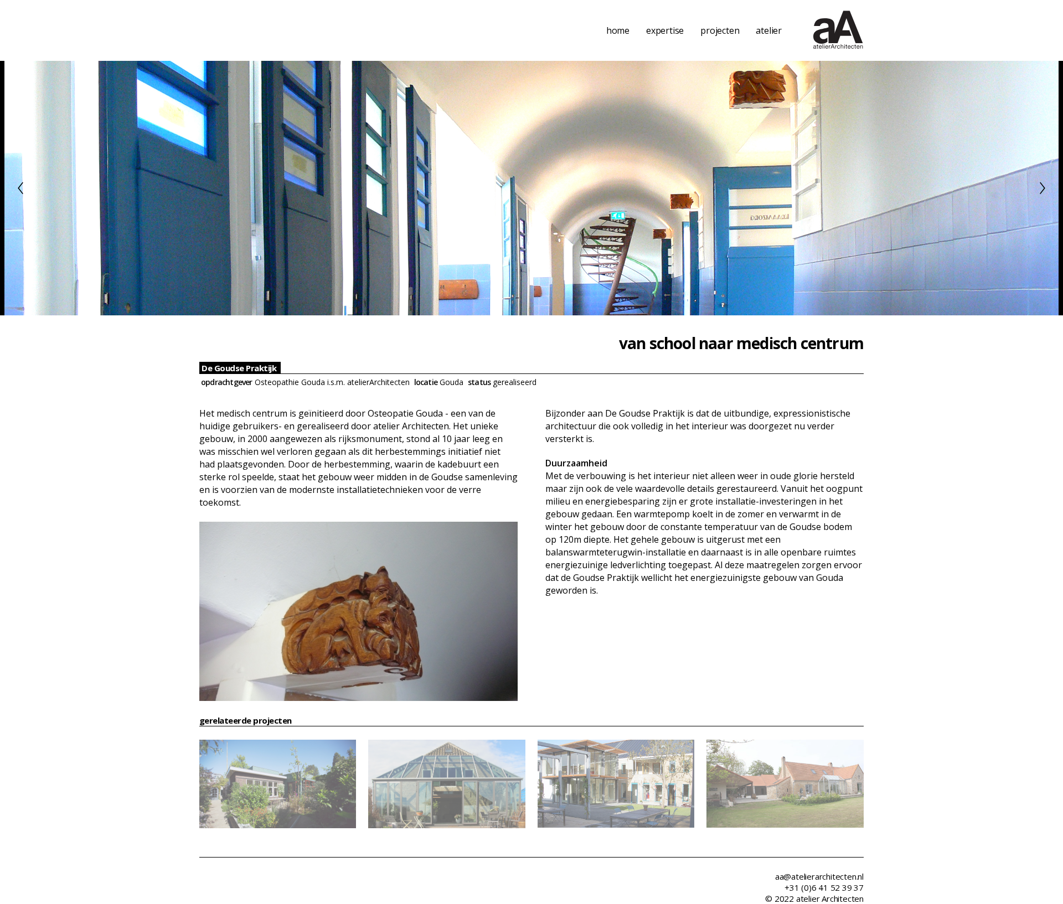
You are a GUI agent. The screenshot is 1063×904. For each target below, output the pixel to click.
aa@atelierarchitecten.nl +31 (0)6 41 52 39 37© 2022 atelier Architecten (814, 887)
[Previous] (20, 188)
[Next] (1042, 188)
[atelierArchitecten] (838, 30)
